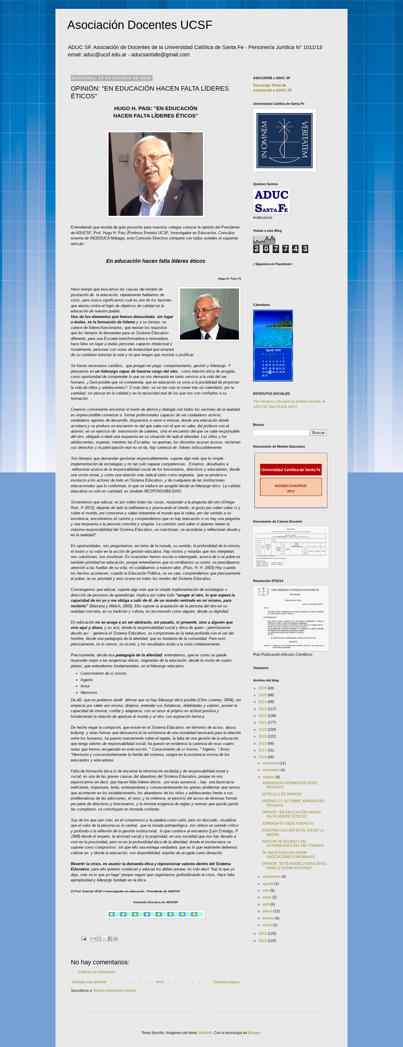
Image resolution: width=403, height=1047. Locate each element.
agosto (268, 884)
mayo (267, 897)
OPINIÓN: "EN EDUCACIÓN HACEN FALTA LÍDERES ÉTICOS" (291, 814)
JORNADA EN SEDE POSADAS (287, 823)
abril (267, 904)
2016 (263, 757)
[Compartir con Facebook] (110, 939)
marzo (268, 911)
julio (266, 890)
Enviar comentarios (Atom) (115, 991)
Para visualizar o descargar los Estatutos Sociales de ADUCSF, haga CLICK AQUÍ (289, 404)
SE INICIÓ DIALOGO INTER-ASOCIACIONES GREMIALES (288, 855)
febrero (269, 918)
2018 (263, 743)
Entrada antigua (226, 982)
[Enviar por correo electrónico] (93, 939)
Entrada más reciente (89, 982)
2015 (263, 934)
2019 (263, 736)
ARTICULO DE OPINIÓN (282, 794)
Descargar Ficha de (269, 85)
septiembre (272, 877)
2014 (263, 941)
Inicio (160, 982)
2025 (263, 695)
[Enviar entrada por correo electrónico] (83, 938)
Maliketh (205, 1033)
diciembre (271, 763)
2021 (263, 722)
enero (268, 925)
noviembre (272, 770)
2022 (263, 716)
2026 (263, 688)
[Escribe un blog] (99, 939)
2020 (263, 730)
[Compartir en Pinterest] (116, 939)
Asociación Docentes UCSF (139, 24)
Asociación (272, 90)
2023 (263, 709)
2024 (263, 702)
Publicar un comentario (96, 972)
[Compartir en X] (104, 939)
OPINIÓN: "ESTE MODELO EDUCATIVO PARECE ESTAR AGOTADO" (294, 866)
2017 (263, 750)
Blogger (254, 1033)
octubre (269, 777)
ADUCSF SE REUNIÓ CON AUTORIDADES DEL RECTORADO (293, 843)
